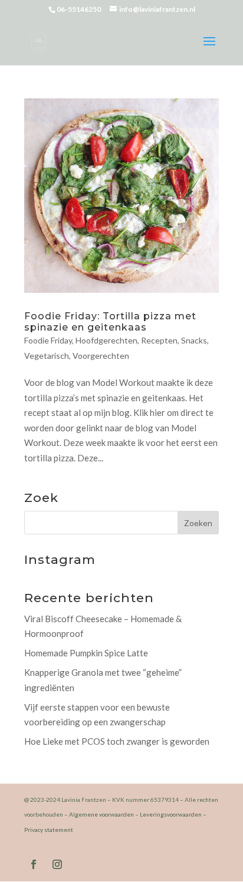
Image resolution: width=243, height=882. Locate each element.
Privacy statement (48, 829)
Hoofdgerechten (106, 340)
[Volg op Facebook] (33, 864)
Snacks (194, 340)
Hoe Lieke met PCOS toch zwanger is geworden (116, 741)
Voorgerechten (101, 356)
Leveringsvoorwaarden (171, 814)
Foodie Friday (48, 340)
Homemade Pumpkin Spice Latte (86, 653)
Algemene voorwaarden (101, 814)
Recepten (159, 340)
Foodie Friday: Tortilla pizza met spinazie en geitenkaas (110, 321)
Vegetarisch (46, 356)
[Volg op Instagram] (57, 864)
